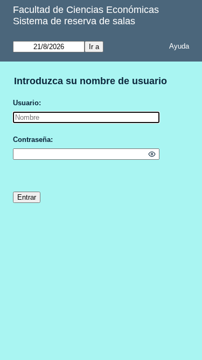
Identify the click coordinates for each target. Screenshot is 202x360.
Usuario (26, 103)
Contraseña (32, 139)
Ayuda (179, 46)
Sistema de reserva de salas (74, 21)
